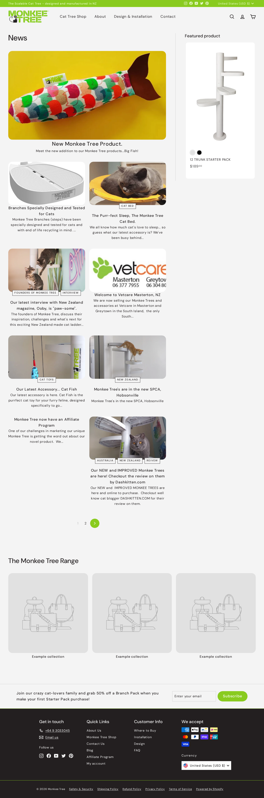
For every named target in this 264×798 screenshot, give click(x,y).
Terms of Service (180, 789)
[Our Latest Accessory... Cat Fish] (46, 357)
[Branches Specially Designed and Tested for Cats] (46, 183)
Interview (71, 292)
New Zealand (127, 379)
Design (139, 744)
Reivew (152, 460)
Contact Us (96, 744)
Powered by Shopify (209, 789)
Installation (143, 737)
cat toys (47, 379)
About (100, 16)
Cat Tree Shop (73, 16)
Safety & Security (81, 789)
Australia (105, 460)
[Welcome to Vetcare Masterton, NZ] (127, 270)
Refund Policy (132, 789)
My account (96, 763)
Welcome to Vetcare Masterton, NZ (127, 294)
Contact (168, 16)
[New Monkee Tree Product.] (87, 95)
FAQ (137, 750)
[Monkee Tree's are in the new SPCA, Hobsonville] (127, 357)
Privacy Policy (155, 789)
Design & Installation (133, 16)
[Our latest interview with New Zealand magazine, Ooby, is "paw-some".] (46, 270)
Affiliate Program (100, 757)
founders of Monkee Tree (35, 292)
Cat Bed (127, 206)
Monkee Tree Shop (101, 737)
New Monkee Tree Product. (87, 143)
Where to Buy (145, 730)
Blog (90, 750)
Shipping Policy (107, 789)
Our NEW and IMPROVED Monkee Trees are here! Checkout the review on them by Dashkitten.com (127, 476)
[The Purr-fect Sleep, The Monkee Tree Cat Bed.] (127, 183)
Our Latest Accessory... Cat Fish (46, 389)
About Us (94, 730)
